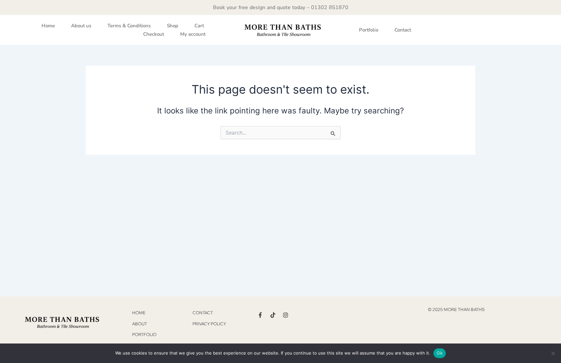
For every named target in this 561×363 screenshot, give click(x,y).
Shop (172, 25)
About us (81, 25)
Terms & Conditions (129, 25)
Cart (199, 25)
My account (193, 34)
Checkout (153, 34)
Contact (402, 30)
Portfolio (368, 30)
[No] (553, 353)
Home (48, 25)
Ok (440, 353)
